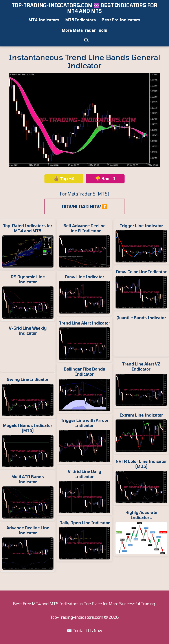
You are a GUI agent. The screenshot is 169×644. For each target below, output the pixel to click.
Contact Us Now (87, 630)
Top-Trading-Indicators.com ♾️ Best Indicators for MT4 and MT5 (84, 8)
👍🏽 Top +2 (64, 178)
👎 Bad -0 (105, 178)
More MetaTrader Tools (84, 30)
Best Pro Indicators (121, 19)
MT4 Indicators (44, 19)
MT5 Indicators (80, 19)
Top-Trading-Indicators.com (76, 617)
